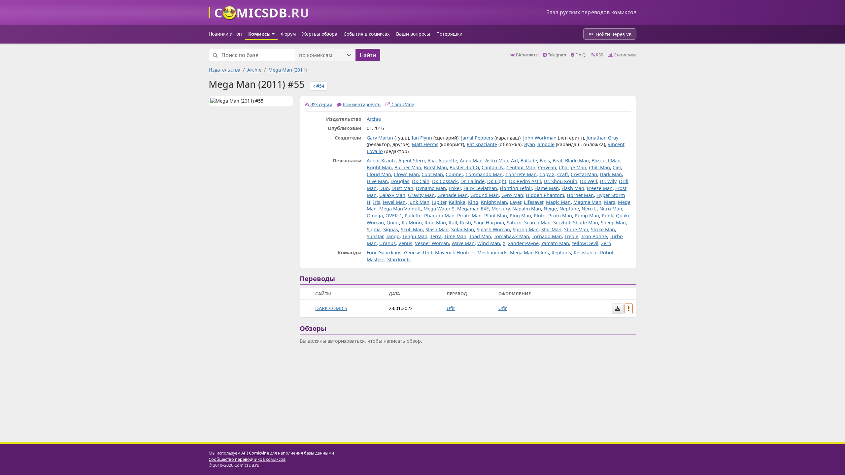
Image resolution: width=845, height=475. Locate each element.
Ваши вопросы (413, 34)
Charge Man (572, 167)
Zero (606, 243)
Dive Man (377, 181)
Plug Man (520, 215)
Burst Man (435, 167)
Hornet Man (580, 195)
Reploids (561, 252)
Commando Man (484, 174)
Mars (609, 202)
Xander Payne (523, 243)
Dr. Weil (588, 181)
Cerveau (547, 167)
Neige (550, 209)
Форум (288, 34)
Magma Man (587, 202)
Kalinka (457, 202)
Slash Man (437, 229)
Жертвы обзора (319, 34)
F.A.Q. (580, 55)
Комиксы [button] (259, 34)
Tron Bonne (594, 236)
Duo (384, 188)
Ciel (617, 167)
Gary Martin (380, 138)
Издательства (224, 70)
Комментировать (361, 104)
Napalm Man (526, 209)
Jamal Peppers (477, 138)
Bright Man (379, 167)
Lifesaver (533, 202)
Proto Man (560, 215)
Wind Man (488, 243)
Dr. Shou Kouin (560, 181)
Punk (607, 215)
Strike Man (603, 229)
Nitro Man (610, 209)
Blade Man (577, 160)
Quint (393, 222)
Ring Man (435, 222)
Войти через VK (614, 34)
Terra (436, 236)
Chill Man (599, 167)
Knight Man (494, 202)
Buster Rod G (464, 167)
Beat (557, 160)
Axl (514, 160)
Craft (562, 174)
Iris (376, 202)
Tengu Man (414, 236)
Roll (453, 222)
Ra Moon (412, 222)
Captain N (493, 167)
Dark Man (611, 174)
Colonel (454, 174)
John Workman (540, 138)
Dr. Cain (420, 181)
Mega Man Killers (529, 252)
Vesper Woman (432, 243)
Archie (254, 70)
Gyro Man (512, 195)
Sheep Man (613, 222)
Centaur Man (520, 167)
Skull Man (412, 229)
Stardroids (399, 259)
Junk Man (418, 202)
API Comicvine (255, 453)
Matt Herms (425, 144)
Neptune (569, 209)
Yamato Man (555, 243)
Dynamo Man (431, 188)
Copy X (547, 174)
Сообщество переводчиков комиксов (247, 459)
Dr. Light (496, 181)
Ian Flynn (422, 138)
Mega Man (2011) (287, 70)
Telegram (556, 55)
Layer (515, 202)
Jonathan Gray (602, 138)
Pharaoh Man (439, 215)
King (473, 202)
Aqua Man (471, 160)
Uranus (387, 243)
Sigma (374, 229)
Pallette (413, 215)
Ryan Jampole (539, 144)
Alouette (447, 160)
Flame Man (546, 188)
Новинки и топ (225, 34)
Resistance (585, 252)
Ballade (529, 160)
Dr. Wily (608, 181)
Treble (571, 236)
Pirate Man (469, 215)
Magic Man (558, 202)
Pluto (540, 215)
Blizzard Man (606, 160)
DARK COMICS (331, 308)
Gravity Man (421, 195)
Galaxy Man (392, 195)
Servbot (561, 222)
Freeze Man (600, 188)
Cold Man (432, 174)
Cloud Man (379, 174)
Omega (375, 215)
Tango (393, 236)
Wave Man (463, 243)
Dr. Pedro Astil (525, 181)
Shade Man (585, 222)
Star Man (551, 229)
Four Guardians (384, 252)
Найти (368, 55)
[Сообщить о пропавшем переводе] (629, 308)
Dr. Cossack (445, 181)
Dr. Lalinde (472, 181)
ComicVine (402, 104)
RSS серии (320, 104)
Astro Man (496, 160)
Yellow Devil (585, 243)
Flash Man (572, 188)
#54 (319, 86)
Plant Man (495, 215)
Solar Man (462, 229)
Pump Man (587, 215)
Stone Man (576, 229)
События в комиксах (366, 34)
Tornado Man (547, 236)
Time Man (455, 236)
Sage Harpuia (489, 222)
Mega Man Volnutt (400, 209)
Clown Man (406, 174)
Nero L (589, 209)
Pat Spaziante (482, 144)
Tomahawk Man (511, 236)
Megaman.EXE (473, 209)
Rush (465, 222)
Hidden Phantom (545, 195)
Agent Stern (411, 160)
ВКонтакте (526, 55)
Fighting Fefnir (516, 188)
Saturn (514, 222)
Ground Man (484, 195)
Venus (405, 243)
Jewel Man (394, 202)
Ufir (451, 308)
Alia (431, 160)
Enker (455, 188)
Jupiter (439, 202)
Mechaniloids (492, 252)
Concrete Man (521, 174)
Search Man (537, 222)
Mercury (500, 209)
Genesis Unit (418, 252)
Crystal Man (584, 174)
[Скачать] (618, 308)
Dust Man (402, 188)
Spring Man (526, 229)
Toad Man (480, 236)
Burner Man (407, 167)
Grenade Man (452, 195)
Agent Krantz (381, 160)
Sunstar (375, 236)
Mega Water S (439, 209)
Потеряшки (449, 34)
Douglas (399, 181)
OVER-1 (394, 215)
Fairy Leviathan (480, 188)
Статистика (624, 55)
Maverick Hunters (455, 252)
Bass (545, 160)
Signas (390, 229)
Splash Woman (493, 229)
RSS (599, 55)
